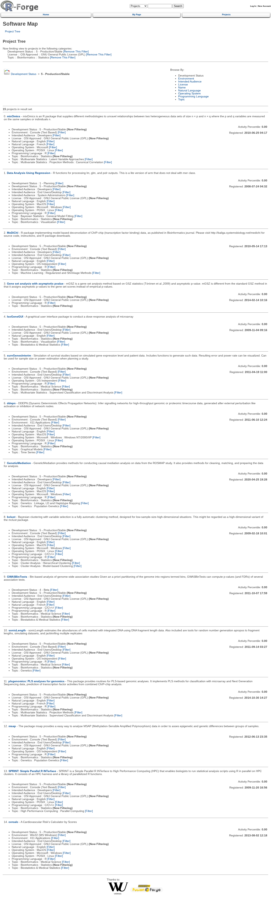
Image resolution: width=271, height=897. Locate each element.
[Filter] (62, 132)
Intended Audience (190, 81)
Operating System (189, 93)
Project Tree (12, 31)
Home (46, 14)
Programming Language (193, 96)
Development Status (23, 74)
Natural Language (189, 90)
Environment (186, 78)
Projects (226, 14)
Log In (253, 6)
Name (182, 87)
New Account (264, 6)
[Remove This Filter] (75, 51)
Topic (181, 99)
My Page (136, 14)
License (183, 84)
